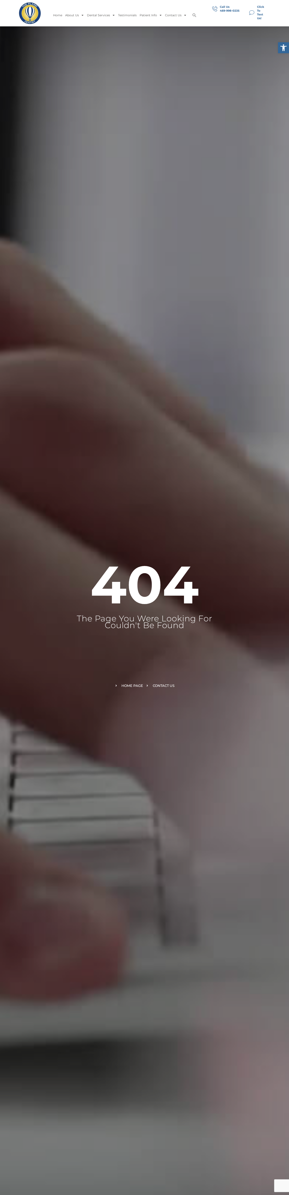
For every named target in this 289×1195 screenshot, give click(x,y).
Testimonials (127, 15)
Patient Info (148, 15)
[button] (283, 47)
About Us (72, 15)
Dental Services (98, 15)
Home (57, 15)
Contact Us (173, 15)
